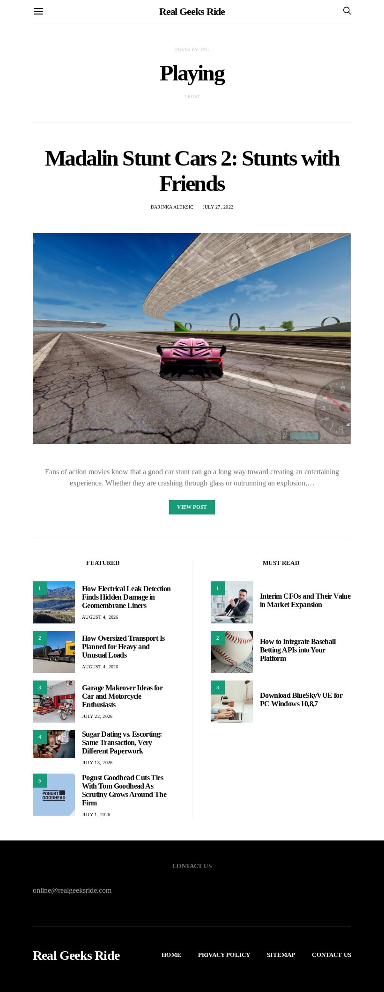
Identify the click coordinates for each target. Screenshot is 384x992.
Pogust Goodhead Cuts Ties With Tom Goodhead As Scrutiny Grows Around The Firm (124, 790)
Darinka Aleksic (172, 207)
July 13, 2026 (97, 762)
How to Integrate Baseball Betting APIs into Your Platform (297, 649)
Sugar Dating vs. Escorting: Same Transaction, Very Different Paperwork (122, 742)
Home (171, 954)
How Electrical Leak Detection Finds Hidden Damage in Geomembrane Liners (126, 597)
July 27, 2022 (218, 207)
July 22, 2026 (97, 716)
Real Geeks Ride (192, 11)
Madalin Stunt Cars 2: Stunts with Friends (192, 170)
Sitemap (281, 954)
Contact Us (331, 954)
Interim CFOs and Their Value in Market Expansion (305, 600)
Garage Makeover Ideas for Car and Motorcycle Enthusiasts (122, 696)
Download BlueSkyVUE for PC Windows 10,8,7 (301, 699)
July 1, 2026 (96, 814)
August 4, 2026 (100, 617)
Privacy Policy (224, 954)
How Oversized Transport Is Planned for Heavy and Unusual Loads (123, 646)
